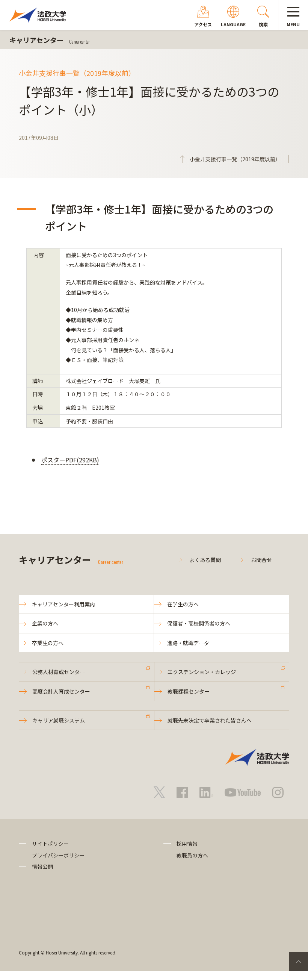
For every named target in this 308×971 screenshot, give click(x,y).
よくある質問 (205, 560)
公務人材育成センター (58, 672)
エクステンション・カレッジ (202, 672)
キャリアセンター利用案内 (63, 604)
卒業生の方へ (47, 643)
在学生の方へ (183, 604)
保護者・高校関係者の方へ (198, 623)
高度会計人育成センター (61, 691)
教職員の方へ (192, 855)
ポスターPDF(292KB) (70, 459)
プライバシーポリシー (58, 855)
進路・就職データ (188, 643)
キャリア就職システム (58, 720)
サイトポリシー (50, 843)
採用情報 (187, 843)
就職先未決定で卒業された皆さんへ (210, 720)
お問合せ (261, 560)
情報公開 (42, 866)
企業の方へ (45, 623)
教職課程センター (189, 691)
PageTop (298, 961)
